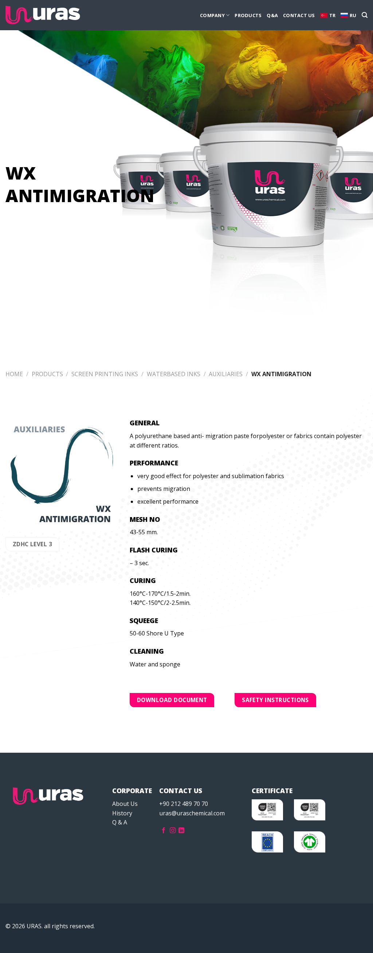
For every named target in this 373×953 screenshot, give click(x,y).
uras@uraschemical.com (192, 813)
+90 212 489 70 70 (183, 804)
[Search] (365, 15)
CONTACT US (299, 15)
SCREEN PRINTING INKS (104, 374)
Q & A (119, 822)
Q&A (272, 15)
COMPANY (212, 15)
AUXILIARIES (226, 374)
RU (353, 15)
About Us (125, 804)
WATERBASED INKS (173, 374)
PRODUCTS (248, 15)
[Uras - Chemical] (42, 15)
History (122, 813)
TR (332, 15)
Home (14, 374)
